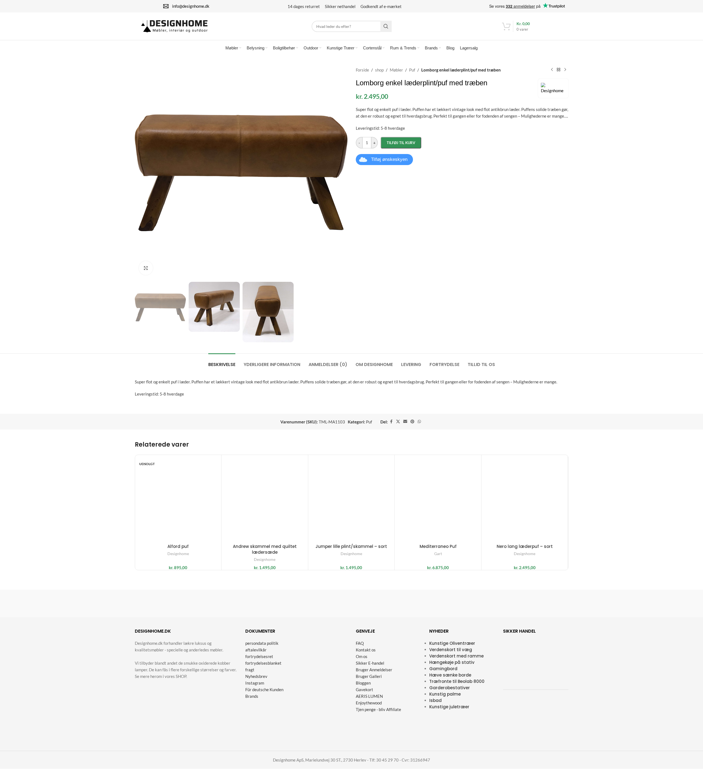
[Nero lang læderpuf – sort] (525, 498)
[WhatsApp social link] (419, 421)
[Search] (386, 26)
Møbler (396, 69)
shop (379, 69)
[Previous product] (552, 70)
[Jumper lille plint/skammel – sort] (351, 498)
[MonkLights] (270, 603)
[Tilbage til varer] (558, 70)
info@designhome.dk (190, 6)
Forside (362, 69)
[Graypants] (541, 603)
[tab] (221, 361)
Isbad (435, 700)
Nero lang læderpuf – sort (525, 546)
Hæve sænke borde (450, 675)
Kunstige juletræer (449, 707)
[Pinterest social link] (412, 421)
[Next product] (565, 70)
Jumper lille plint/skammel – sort (351, 546)
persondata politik (261, 643)
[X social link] (398, 421)
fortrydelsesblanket (263, 663)
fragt (249, 669)
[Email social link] (405, 421)
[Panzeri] (433, 603)
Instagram (254, 682)
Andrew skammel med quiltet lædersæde (265, 549)
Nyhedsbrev (256, 676)
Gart (438, 553)
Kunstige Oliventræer (452, 643)
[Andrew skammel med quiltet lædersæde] (265, 498)
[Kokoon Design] (162, 603)
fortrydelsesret (259, 656)
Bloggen (363, 682)
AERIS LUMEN (369, 696)
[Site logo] (174, 25)
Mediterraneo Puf (438, 546)
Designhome (178, 553)
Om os (361, 656)
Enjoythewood (369, 702)
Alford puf (178, 546)
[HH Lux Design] (379, 603)
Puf (412, 69)
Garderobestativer (449, 688)
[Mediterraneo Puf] (438, 498)
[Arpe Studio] (487, 603)
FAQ (360, 643)
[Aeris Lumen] (324, 603)
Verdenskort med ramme (456, 656)
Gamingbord (443, 669)
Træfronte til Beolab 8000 (457, 681)
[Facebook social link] (391, 421)
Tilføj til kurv (401, 142)
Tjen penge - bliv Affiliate (378, 709)
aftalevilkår (256, 649)
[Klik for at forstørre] (146, 268)
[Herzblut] (216, 603)
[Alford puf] (178, 498)
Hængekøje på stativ (452, 662)
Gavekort (364, 689)
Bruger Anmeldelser (374, 669)
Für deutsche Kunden (264, 689)
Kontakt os (366, 649)
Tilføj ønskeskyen (389, 159)
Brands (251, 696)
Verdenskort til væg (450, 650)
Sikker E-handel (370, 663)
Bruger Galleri (369, 676)
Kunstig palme (445, 694)
